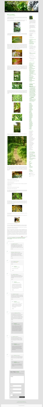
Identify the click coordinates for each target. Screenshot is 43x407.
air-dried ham (30, 83)
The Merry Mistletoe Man (32, 80)
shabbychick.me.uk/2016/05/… (32, 53)
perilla (24, 237)
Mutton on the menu (31, 64)
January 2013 (30, 122)
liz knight (34, 93)
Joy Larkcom (32, 93)
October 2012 (30, 124)
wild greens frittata (19, 238)
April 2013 (30, 120)
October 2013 (30, 116)
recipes (21, 11)
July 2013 (30, 118)
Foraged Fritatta (31, 154)
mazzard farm (30, 94)
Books (30, 161)
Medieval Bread (31, 67)
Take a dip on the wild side (32, 68)
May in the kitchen (22, 237)
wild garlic (30, 100)
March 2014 (30, 112)
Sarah (18, 371)
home (7, 11)
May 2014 (30, 111)
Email (12, 389)
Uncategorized (30, 167)
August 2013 (30, 117)
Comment (12, 376)
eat (29, 162)
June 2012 (30, 127)
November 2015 (31, 106)
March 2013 (30, 121)
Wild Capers (30, 81)
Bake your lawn (31, 75)
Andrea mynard (31, 155)
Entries (30, 170)
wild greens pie (32, 100)
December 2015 (31, 105)
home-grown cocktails (31, 43)
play (15, 11)
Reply (13, 270)
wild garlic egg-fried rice (16, 134)
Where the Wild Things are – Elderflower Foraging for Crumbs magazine (32, 71)
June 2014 (30, 110)
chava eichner (33, 87)
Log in (30, 169)
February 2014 (30, 113)
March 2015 (30, 107)
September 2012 (31, 125)
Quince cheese (30, 95)
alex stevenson (33, 83)
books (26, 11)
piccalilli (35, 94)
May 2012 (30, 128)
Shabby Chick (8, 238)
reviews (28, 11)
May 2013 (30, 119)
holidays (24, 11)
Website (11, 392)
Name (12, 385)
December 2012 (31, 123)
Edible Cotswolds (31, 65)
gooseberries (32, 91)
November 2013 (31, 115)
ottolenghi (33, 94)
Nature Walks (30, 79)
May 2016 (30, 103)
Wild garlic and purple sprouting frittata (14, 238)
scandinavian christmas (32, 96)
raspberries (33, 95)
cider (34, 87)
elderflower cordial (32, 89)
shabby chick (11, 3)
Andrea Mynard (13, 15)
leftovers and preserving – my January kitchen (32, 156)
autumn (33, 86)
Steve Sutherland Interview (32, 78)
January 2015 (30, 108)
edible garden (18, 11)
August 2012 (30, 126)
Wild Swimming (31, 77)
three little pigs (12, 11)
